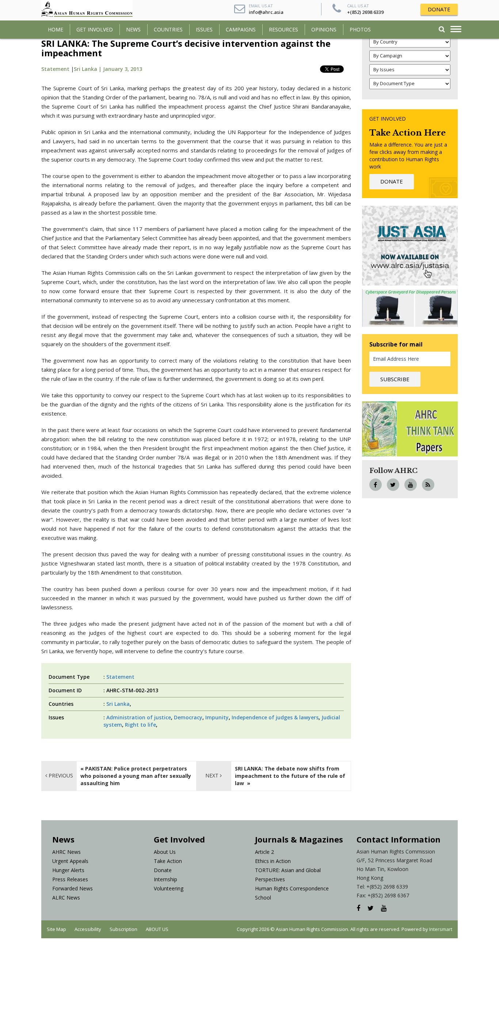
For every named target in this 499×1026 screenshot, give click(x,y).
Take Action (168, 860)
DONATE (439, 9)
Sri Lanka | (88, 68)
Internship (165, 879)
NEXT (212, 775)
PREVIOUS (60, 775)
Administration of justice (138, 717)
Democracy (188, 717)
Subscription (123, 929)
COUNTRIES (168, 29)
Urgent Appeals (70, 860)
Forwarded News (72, 888)
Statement (55, 68)
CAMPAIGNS (241, 29)
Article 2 (264, 851)
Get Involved (94, 29)
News (133, 29)
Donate (163, 870)
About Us (165, 851)
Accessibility (88, 929)
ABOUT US (157, 929)
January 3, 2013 (122, 68)
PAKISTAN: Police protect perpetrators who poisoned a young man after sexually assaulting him (135, 776)
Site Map (56, 929)
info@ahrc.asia (266, 12)
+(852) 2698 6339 (365, 12)
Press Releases (70, 879)
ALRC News (66, 897)
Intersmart (440, 929)
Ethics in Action (273, 860)
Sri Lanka (118, 703)
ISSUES (204, 29)
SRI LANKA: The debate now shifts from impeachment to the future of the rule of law (290, 776)
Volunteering (168, 888)
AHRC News (66, 851)
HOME (55, 29)
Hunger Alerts (68, 870)
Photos (360, 29)
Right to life (140, 724)
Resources (283, 29)
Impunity (217, 717)
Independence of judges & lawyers (275, 717)
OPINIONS (323, 29)
